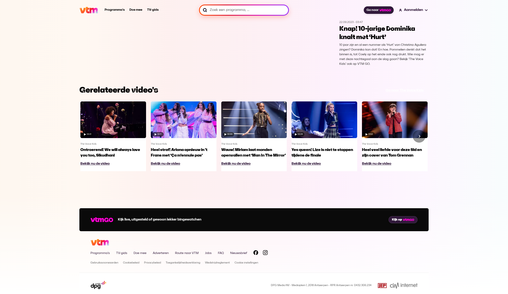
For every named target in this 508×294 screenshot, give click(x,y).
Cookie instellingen (246, 262)
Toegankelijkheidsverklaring (183, 262)
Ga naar (373, 10)
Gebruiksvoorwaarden (104, 262)
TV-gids (153, 9)
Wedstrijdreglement (217, 262)
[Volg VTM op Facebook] (255, 253)
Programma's (115, 9)
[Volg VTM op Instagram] (265, 253)
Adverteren (161, 253)
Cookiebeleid (131, 262)
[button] (413, 10)
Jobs (208, 253)
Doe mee (135, 9)
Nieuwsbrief (238, 253)
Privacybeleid (152, 262)
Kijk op (397, 219)
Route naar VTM (187, 253)
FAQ (221, 253)
